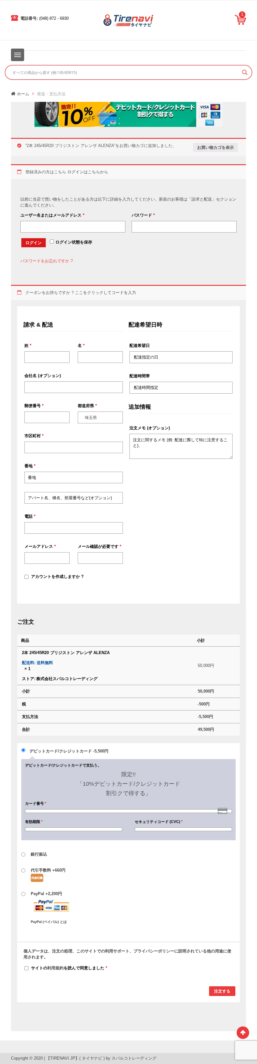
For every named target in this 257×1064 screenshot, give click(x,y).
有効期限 (34, 822)
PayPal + (49, 907)
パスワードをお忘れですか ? (46, 261)
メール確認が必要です (99, 546)
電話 (29, 516)
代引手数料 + (48, 870)
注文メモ (149, 428)
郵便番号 (34, 405)
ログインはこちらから (87, 172)
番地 (29, 466)
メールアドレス (40, 546)
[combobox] (100, 417)
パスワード (143, 215)
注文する (222, 991)
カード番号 (35, 803)
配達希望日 (139, 345)
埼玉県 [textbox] (91, 417)
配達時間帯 (139, 376)
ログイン (33, 242)
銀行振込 (39, 854)
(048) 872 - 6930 (54, 18)
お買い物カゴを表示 (215, 147)
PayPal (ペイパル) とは (49, 922)
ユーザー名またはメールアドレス (52, 215)
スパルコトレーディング (134, 1058)
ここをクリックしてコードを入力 (105, 292)
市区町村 (34, 435)
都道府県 (87, 405)
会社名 (42, 375)
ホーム (23, 94)
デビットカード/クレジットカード (68, 751)
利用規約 (55, 968)
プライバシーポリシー (154, 951)
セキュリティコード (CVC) (159, 822)
